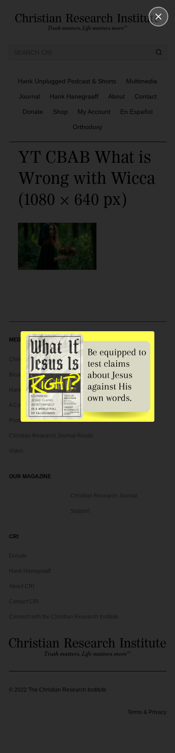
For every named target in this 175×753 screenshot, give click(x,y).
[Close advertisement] (158, 16)
